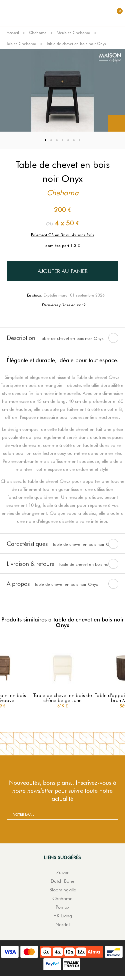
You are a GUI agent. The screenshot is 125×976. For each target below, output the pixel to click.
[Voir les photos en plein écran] (116, 123)
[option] (62, 90)
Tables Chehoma (21, 43)
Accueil (13, 32)
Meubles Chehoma (73, 32)
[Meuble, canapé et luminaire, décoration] (62, 13)
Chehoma (38, 32)
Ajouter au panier (63, 271)
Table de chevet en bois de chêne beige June (62, 698)
